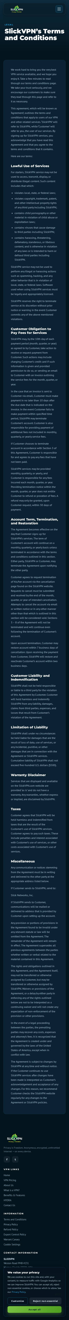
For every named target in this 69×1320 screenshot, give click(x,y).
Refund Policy (11, 1229)
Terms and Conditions (15, 1219)
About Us (8, 1185)
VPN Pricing (10, 1180)
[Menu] (59, 9)
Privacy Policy (11, 1224)
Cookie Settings (12, 1244)
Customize (17, 1301)
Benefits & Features (14, 1195)
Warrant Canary (12, 1239)
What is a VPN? (12, 1190)
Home (7, 1175)
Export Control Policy (15, 1234)
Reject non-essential (45, 1301)
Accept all (34, 1309)
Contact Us (9, 1205)
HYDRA (7, 1200)
